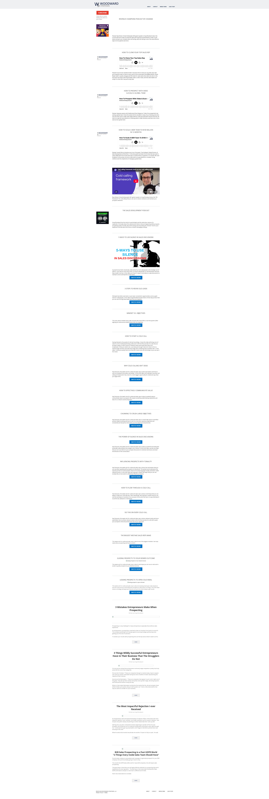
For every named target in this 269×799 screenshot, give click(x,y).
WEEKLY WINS (163, 6)
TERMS (105, 792)
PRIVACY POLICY (100, 792)
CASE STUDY (172, 6)
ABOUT (149, 6)
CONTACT (155, 6)
